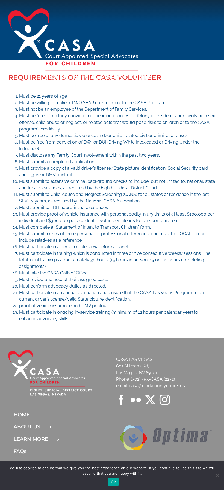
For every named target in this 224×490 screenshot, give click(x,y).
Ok (113, 482)
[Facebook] (121, 400)
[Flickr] (136, 400)
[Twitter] (150, 400)
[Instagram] (165, 400)
